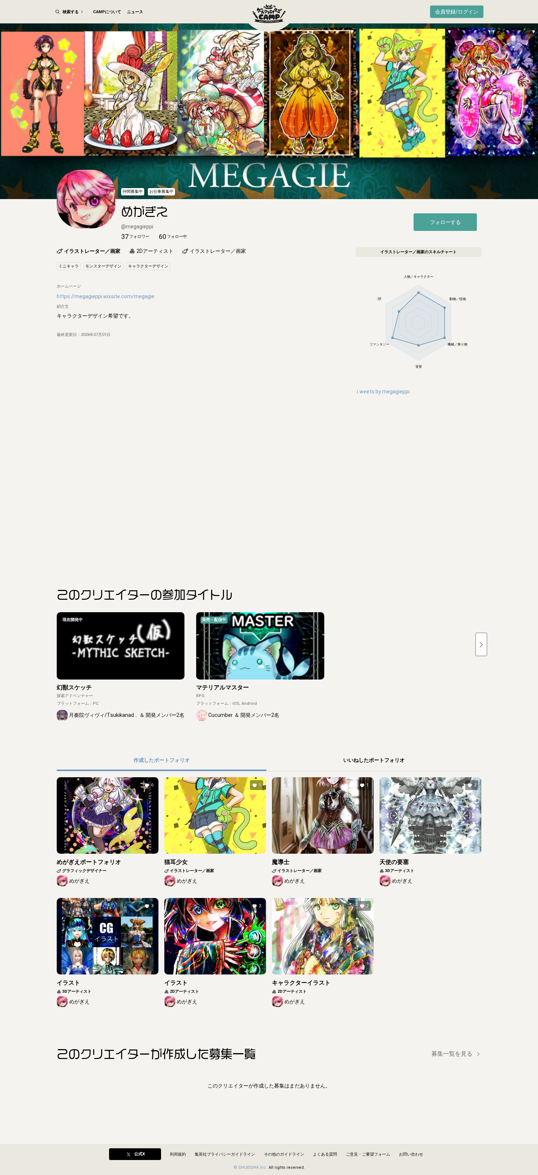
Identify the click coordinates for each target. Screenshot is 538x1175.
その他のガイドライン (284, 1154)
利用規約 (178, 1154)
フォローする (445, 222)
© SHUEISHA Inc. (250, 1167)
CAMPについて (107, 12)
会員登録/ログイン (456, 12)
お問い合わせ (411, 1154)
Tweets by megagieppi (383, 391)
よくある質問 (325, 1154)
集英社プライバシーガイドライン (225, 1154)
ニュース (135, 12)
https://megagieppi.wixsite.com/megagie (105, 296)
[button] (135, 236)
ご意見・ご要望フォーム (368, 1154)
